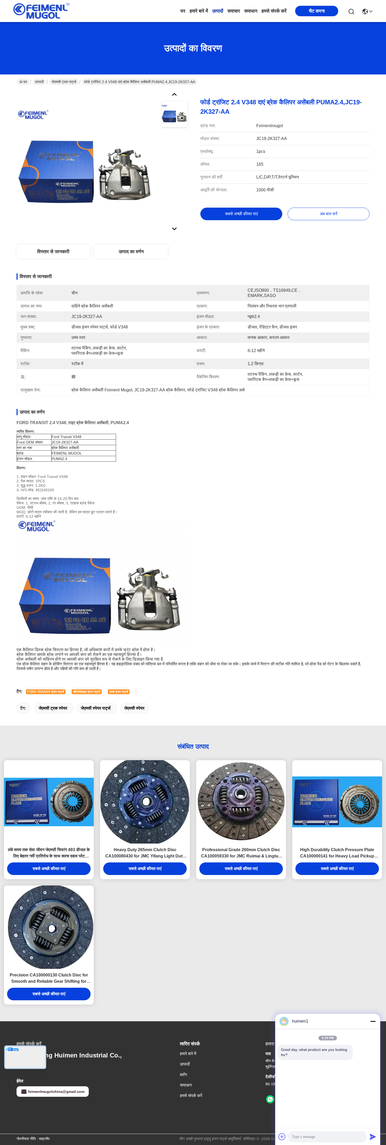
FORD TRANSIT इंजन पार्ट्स (45, 692)
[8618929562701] (270, 1099)
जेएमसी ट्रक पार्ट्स (63, 82)
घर (182, 11)
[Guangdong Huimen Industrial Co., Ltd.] (41, 11)
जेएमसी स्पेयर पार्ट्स (96, 708)
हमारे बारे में (199, 11)
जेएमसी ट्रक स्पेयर (53, 708)
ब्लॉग (183, 1074)
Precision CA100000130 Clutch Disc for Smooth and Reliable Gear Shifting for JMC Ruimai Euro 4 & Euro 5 (49, 979)
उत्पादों (217, 11)
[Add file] (282, 1136)
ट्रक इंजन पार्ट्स (118, 692)
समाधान (250, 11)
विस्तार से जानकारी (53, 251)
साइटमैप (44, 1139)
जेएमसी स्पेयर (134, 708)
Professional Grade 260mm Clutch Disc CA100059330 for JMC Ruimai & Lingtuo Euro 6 (241, 853)
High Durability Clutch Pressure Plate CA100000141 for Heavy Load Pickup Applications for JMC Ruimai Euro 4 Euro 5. (337, 853)
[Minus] (373, 1021)
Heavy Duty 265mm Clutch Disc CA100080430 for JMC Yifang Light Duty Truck (145, 853)
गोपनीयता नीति (26, 1139)
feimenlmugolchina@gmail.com (56, 1091)
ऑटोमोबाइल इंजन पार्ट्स (86, 692)
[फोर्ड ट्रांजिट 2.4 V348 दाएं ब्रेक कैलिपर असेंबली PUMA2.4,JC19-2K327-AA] (86, 161)
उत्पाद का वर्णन (131, 251)
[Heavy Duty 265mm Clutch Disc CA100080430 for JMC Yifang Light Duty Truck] (145, 802)
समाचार (233, 11)
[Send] (373, 1136)
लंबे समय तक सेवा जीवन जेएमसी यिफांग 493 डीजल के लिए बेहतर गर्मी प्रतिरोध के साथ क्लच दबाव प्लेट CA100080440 (49, 853)
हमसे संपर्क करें (274, 11)
